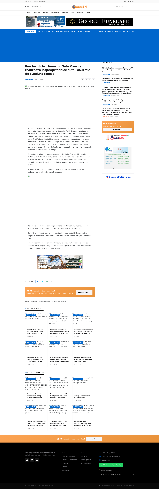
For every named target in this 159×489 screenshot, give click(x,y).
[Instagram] (133, 2)
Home (28, 12)
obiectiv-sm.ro (107, 460)
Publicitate (28, 1)
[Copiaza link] (93, 79)
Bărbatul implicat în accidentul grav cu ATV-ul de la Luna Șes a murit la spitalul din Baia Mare (117, 70)
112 (133, 474)
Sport (72, 12)
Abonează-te (83, 292)
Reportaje (65, 12)
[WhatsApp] (89, 79)
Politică (45, 12)
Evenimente (55, 12)
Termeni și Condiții (86, 463)
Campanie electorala (68, 456)
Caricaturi (65, 453)
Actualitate (36, 12)
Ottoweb (131, 485)
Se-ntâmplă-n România (69, 459)
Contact (35, 1)
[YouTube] (130, 2)
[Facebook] (128, 2)
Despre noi (42, 1)
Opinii (88, 12)
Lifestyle (80, 12)
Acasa (27, 301)
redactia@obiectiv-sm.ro (111, 456)
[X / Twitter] (86, 79)
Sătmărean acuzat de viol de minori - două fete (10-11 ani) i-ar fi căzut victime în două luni (55, 31)
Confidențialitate (86, 459)
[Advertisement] (79, 47)
